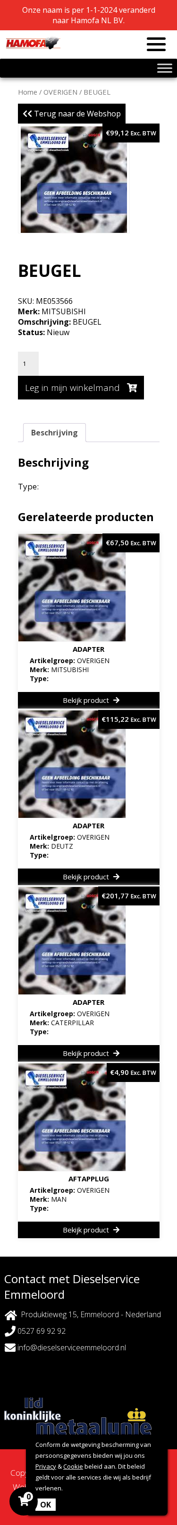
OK (45, 1504)
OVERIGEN (60, 92)
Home (27, 92)
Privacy (45, 1466)
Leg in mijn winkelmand (73, 387)
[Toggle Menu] (164, 67)
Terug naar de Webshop (76, 113)
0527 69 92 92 (41, 1331)
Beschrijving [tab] (54, 432)
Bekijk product (87, 700)
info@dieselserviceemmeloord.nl (71, 1347)
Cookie (73, 1466)
